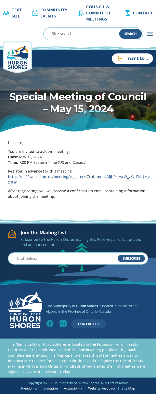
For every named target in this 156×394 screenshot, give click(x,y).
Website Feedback (102, 388)
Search (130, 33)
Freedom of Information (39, 388)
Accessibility (73, 388)
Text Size (17, 13)
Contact (143, 13)
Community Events (53, 13)
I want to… (136, 58)
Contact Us (89, 324)
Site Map (128, 388)
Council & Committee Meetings (98, 13)
